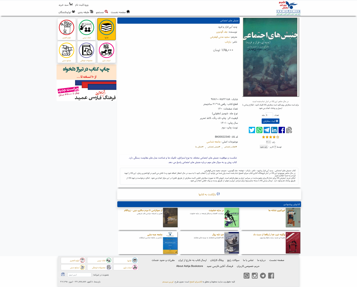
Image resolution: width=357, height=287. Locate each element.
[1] (263, 136)
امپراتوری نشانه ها (276, 210)
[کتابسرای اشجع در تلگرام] (263, 276)
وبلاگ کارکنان (216, 260)
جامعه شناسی (214, 141)
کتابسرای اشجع (196, 281)
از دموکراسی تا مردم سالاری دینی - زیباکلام (143, 210)
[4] (274, 136)
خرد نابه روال (218, 234)
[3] (270, 136)
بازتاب (228, 42)
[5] (277, 136)
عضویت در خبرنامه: (101, 274)
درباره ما (261, 260)
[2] (267, 136)
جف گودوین (221, 32)
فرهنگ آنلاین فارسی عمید (220, 266)
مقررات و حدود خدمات (163, 260)
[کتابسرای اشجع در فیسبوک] (271, 276)
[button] (82, 4)
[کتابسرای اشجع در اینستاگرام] (254, 276)
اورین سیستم (168, 281)
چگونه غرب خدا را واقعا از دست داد (269, 234)
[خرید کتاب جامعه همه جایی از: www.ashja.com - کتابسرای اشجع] (170, 243)
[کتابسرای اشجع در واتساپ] (246, 276)
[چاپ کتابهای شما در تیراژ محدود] (87, 72)
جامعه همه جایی (154, 234)
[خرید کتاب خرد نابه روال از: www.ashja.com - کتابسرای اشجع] (231, 243)
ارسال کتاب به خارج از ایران (192, 260)
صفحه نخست (276, 260)
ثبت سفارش (269, 121)
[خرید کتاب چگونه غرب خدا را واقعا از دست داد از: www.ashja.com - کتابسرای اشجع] (293, 243)
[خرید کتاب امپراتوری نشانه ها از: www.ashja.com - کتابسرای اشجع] (293, 219)
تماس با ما (248, 260)
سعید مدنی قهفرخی (220, 37)
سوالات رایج (233, 260)
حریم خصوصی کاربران (248, 266)
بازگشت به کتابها (208, 194)
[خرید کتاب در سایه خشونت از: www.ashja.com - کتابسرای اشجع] (231, 219)
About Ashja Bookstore (189, 266)
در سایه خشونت (216, 210)
